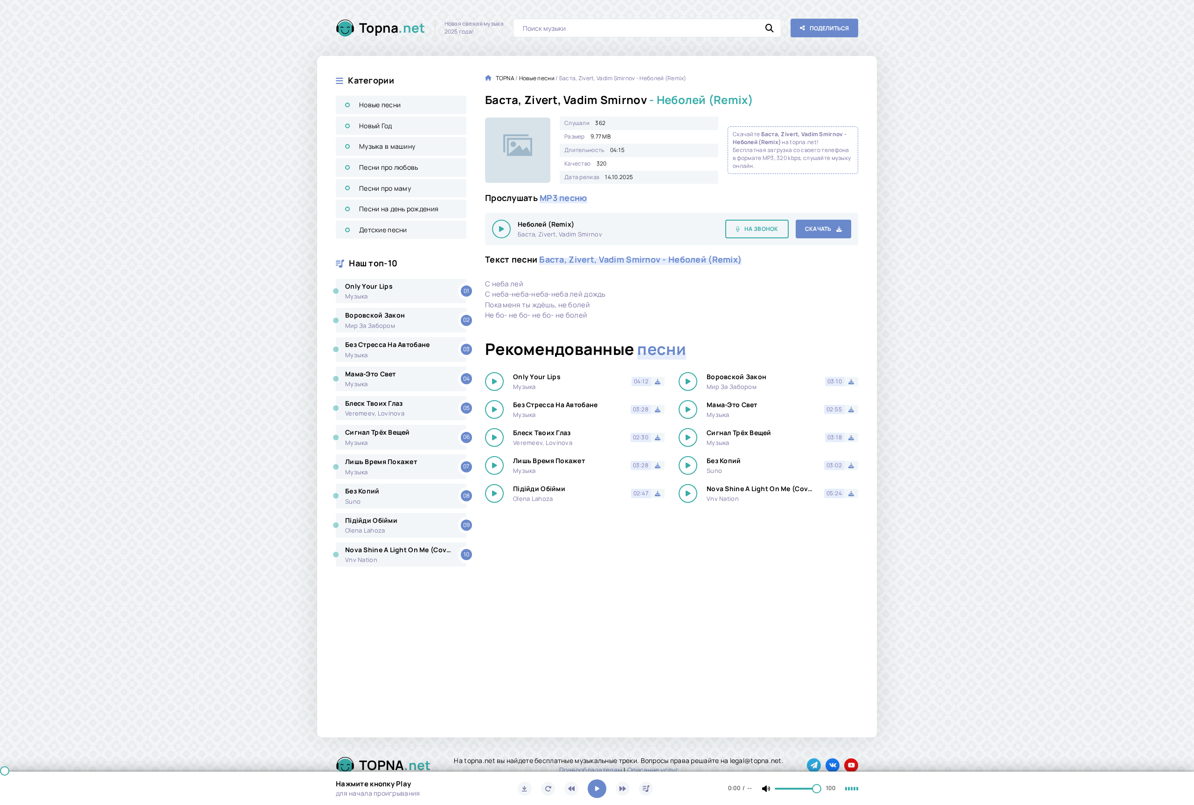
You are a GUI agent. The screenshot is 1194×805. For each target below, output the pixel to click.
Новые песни (380, 104)
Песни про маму (385, 188)
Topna (392, 27)
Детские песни (383, 229)
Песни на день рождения (398, 208)
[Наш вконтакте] (833, 765)
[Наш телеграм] (814, 765)
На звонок (761, 229)
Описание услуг (653, 769)
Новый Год (375, 125)
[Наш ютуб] (851, 765)
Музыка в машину (387, 146)
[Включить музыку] (597, 788)
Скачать (818, 229)
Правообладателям (590, 769)
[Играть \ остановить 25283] (501, 229)
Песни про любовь (388, 167)
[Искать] (769, 28)
